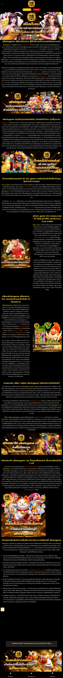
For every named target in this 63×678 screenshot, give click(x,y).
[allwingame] (31, 3)
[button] (2, 4)
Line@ (19, 324)
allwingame (54, 391)
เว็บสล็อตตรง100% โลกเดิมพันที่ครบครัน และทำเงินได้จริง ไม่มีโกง (31, 643)
